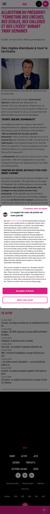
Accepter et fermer (25, 290)
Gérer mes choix (25, 299)
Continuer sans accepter (35, 208)
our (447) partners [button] (16, 221)
